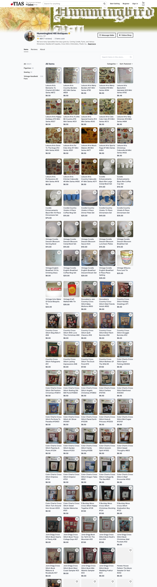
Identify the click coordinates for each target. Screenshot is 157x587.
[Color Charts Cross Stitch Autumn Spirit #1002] (107, 436)
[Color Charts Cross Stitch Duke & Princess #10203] (107, 407)
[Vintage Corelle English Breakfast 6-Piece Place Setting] (107, 258)
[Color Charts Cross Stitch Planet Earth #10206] (89, 407)
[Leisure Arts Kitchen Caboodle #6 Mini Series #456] (71, 167)
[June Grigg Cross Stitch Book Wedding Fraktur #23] (107, 556)
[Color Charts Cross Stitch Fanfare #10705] (107, 378)
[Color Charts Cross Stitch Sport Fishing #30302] (125, 349)
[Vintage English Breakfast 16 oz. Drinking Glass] (54, 258)
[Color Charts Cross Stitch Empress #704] (54, 464)
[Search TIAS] (105, 3)
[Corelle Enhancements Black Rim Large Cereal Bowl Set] (107, 167)
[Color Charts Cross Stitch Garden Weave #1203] (71, 436)
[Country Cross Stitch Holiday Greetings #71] (125, 289)
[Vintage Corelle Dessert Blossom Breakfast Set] (125, 229)
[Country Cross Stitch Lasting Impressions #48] (71, 349)
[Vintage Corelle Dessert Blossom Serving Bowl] (54, 229)
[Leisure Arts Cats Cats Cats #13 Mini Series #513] (107, 107)
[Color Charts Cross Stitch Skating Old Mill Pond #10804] (71, 378)
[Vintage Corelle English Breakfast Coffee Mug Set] (71, 258)
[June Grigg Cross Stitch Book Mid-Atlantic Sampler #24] (89, 556)
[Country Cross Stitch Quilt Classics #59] (89, 320)
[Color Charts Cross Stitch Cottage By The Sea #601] (107, 464)
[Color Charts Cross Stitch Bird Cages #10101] (125, 407)
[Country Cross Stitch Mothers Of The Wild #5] (107, 349)
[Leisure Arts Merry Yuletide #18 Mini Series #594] (107, 75)
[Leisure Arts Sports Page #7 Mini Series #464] (107, 135)
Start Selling (115, 3)
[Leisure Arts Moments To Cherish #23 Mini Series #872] (54, 75)
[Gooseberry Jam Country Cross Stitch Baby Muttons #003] (89, 289)
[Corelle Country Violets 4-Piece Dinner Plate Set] (89, 198)
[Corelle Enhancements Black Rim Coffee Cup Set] (125, 167)
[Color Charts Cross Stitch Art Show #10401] (71, 407)
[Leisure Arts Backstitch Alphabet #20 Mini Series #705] (125, 75)
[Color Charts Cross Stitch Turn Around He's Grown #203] (54, 493)
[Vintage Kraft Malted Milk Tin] (71, 289)
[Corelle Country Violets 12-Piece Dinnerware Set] (107, 198)
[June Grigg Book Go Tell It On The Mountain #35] (89, 524)
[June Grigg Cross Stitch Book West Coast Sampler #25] (71, 556)
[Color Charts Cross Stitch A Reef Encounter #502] (125, 464)
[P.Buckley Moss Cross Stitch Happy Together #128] (89, 493)
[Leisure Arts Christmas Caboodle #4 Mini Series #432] (125, 135)
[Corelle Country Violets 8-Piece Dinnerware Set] (125, 198)
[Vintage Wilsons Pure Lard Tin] (125, 258)
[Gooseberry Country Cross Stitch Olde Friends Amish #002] (107, 289)
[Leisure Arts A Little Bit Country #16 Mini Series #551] (71, 107)
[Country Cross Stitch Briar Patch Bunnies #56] (107, 320)
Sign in (135, 3)
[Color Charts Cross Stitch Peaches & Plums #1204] (54, 436)
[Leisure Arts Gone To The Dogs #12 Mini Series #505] (54, 135)
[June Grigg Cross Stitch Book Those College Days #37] (71, 524)
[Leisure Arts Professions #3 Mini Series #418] (54, 167)
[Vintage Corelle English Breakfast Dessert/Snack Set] (89, 258)
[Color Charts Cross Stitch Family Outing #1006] (89, 436)
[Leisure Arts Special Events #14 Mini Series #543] (89, 107)
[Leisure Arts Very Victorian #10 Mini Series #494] (125, 107)
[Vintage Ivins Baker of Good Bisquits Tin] (54, 289)
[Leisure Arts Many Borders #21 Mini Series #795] (89, 75)
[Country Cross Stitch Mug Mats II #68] (54, 320)
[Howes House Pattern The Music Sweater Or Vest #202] (125, 556)
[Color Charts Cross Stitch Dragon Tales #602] (89, 464)
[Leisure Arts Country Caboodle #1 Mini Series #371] (89, 167)
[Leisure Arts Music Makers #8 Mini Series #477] (89, 135)
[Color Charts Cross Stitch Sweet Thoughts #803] (125, 436)
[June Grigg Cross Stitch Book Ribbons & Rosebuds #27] (54, 556)
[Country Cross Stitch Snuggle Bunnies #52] (125, 320)
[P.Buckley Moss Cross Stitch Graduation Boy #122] (125, 493)
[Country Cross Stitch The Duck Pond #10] (89, 349)
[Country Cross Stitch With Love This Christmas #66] (71, 320)
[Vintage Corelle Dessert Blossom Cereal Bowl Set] (71, 229)
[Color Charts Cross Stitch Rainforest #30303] (125, 378)
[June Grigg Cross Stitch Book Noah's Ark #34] (107, 524)
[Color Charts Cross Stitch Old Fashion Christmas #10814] (54, 378)
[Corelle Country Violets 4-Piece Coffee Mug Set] (71, 198)
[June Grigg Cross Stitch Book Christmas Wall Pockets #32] (125, 524)
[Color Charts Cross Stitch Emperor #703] (71, 464)
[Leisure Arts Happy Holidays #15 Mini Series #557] (54, 107)
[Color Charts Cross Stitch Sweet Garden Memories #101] (71, 493)
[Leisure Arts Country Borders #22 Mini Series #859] (71, 75)
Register (126, 3)
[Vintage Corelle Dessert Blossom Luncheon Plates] (107, 229)
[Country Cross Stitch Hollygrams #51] (54, 349)
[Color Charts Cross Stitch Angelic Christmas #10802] (89, 378)
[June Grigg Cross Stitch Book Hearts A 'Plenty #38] (54, 524)
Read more (92, 44)
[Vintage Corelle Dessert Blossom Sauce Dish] (89, 229)
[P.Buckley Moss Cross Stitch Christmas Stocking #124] (107, 493)
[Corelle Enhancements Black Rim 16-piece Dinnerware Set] (54, 198)
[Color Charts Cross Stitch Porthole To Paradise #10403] (54, 407)
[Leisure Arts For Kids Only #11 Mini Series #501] (71, 135)
